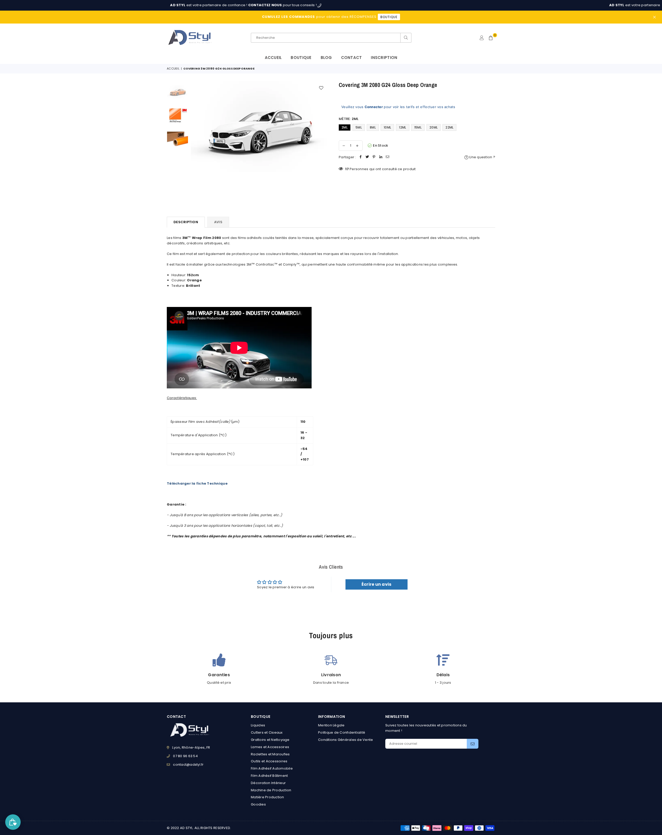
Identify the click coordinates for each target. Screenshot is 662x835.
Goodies (258, 804)
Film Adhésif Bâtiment (269, 775)
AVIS (218, 222)
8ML (373, 127)
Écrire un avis (377, 584)
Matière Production (267, 797)
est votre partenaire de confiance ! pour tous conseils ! (213, 5)
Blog (326, 57)
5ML (359, 127)
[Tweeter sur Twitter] (367, 157)
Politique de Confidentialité (341, 732)
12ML (402, 127)
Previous (195, 141)
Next (322, 141)
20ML (434, 127)
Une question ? (481, 157)
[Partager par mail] (387, 157)
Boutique (301, 57)
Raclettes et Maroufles (270, 754)
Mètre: (349, 118)
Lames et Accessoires (270, 746)
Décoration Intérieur (268, 782)
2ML (345, 127)
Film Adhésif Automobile (272, 768)
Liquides (258, 725)
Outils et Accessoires (269, 761)
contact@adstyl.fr (188, 764)
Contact (351, 57)
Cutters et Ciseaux (267, 732)
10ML (387, 127)
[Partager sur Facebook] (360, 157)
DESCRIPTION (186, 222)
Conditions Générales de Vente (345, 739)
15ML (418, 127)
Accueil (273, 57)
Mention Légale (331, 725)
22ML (449, 127)
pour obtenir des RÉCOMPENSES (329, 16)
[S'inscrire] (472, 744)
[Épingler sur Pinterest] (374, 157)
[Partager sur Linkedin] (381, 157)
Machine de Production (271, 790)
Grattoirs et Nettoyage (270, 739)
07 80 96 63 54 (185, 756)
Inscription (384, 57)
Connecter (374, 107)
